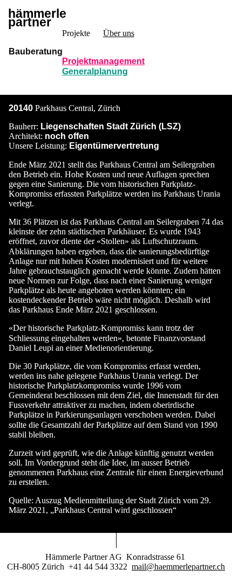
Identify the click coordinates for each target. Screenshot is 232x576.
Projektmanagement (103, 61)
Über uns (118, 33)
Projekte (76, 33)
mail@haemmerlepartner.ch (178, 566)
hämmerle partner (37, 18)
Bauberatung (36, 51)
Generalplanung (95, 71)
